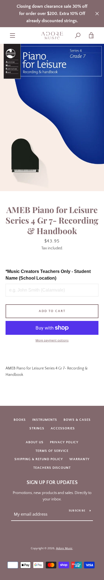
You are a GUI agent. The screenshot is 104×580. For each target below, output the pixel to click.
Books (20, 420)
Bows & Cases (77, 420)
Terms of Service (52, 451)
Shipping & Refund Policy (38, 459)
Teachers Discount (52, 468)
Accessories (63, 428)
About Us (35, 442)
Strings (36, 428)
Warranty (79, 459)
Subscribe (77, 510)
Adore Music (64, 548)
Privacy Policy (64, 442)
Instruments (44, 420)
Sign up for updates (52, 482)
